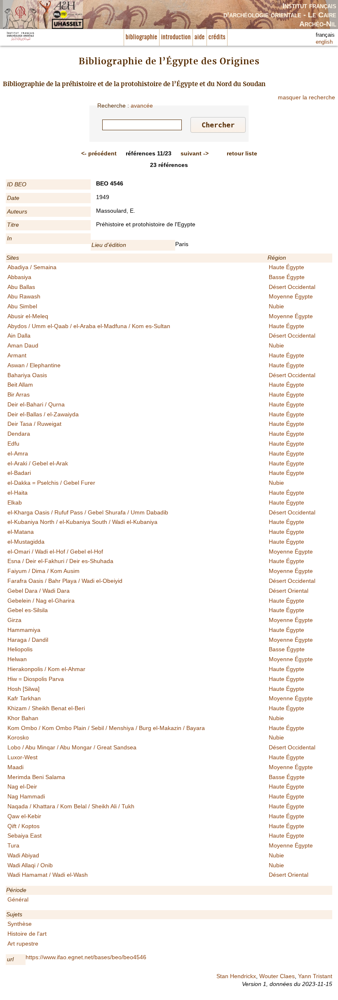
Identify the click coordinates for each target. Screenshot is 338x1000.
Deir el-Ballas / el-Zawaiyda (43, 414)
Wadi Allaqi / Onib (30, 865)
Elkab (14, 502)
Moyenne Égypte (291, 296)
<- (99, 153)
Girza (14, 620)
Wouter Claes (277, 976)
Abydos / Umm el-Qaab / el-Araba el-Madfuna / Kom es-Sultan (88, 326)
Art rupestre (22, 943)
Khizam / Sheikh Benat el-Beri (46, 708)
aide (200, 37)
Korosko (18, 737)
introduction (176, 37)
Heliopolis (20, 649)
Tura (13, 845)
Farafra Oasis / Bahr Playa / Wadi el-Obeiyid (64, 580)
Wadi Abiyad (23, 855)
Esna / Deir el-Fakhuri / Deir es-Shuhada (60, 561)
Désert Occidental (292, 287)
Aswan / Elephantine (34, 365)
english (324, 42)
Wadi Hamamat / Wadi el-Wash (47, 874)
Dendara (18, 433)
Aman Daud (22, 345)
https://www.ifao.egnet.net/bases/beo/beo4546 (86, 957)
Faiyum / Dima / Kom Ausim (43, 571)
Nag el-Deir (22, 786)
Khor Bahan (22, 718)
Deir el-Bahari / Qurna (36, 404)
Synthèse (19, 923)
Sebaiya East (24, 835)
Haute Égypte (286, 267)
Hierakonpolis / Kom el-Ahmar (46, 669)
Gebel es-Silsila (27, 610)
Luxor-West (22, 757)
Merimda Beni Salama (36, 777)
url (10, 959)
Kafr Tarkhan (24, 698)
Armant (16, 355)
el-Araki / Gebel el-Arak (37, 463)
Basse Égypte (287, 277)
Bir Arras (18, 394)
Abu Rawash (23, 296)
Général (17, 899)
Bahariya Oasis (27, 375)
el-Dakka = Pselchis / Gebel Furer (51, 482)
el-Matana (20, 531)
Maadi (15, 767)
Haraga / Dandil (27, 639)
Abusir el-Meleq (27, 316)
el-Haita (17, 492)
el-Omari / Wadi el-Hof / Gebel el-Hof (55, 551)
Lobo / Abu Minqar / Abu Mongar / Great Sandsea (71, 747)
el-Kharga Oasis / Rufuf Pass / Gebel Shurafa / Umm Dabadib (87, 512)
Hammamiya (23, 630)
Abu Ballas (21, 287)
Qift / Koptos (23, 826)
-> (195, 153)
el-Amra (17, 453)
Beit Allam (20, 384)
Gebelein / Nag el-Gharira (41, 600)
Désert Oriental (288, 590)
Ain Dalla (19, 335)
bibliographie (141, 37)
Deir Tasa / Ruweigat (34, 423)
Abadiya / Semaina (31, 267)
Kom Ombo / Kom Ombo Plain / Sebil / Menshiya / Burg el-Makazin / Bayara (106, 728)
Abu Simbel (22, 306)
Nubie (276, 306)
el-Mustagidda (26, 541)
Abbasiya (19, 277)
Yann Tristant (315, 976)
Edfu (13, 443)
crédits (217, 37)
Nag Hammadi (26, 796)
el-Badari (19, 472)
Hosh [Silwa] (23, 688)
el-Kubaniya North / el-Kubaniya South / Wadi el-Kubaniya (82, 522)
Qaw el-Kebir (24, 816)
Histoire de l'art (27, 933)
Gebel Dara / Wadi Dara (38, 590)
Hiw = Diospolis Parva (35, 679)
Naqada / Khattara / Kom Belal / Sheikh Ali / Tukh (70, 806)
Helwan (17, 659)
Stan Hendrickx (236, 976)
